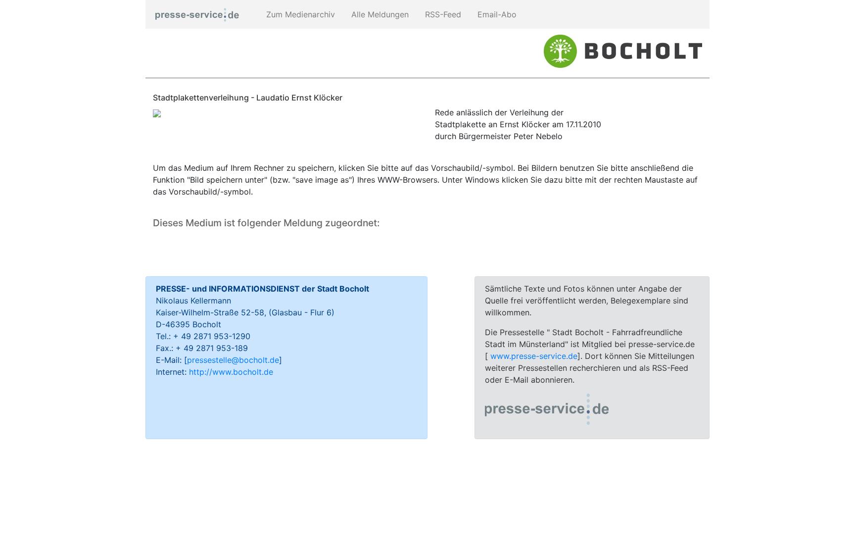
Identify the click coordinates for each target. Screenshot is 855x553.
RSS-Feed (442, 14)
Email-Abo (496, 14)
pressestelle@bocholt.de (233, 360)
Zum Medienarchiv (299, 14)
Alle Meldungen (379, 14)
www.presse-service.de (533, 356)
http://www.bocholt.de (231, 372)
